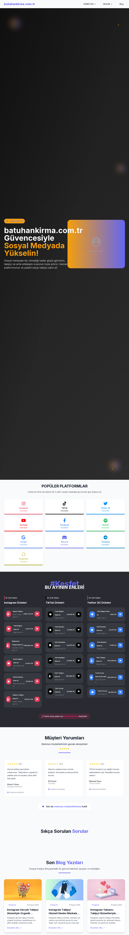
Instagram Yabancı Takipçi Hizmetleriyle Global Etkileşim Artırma (105, 913)
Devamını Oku (13, 928)
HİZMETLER (88, 4)
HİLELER (106, 4)
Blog (121, 4)
